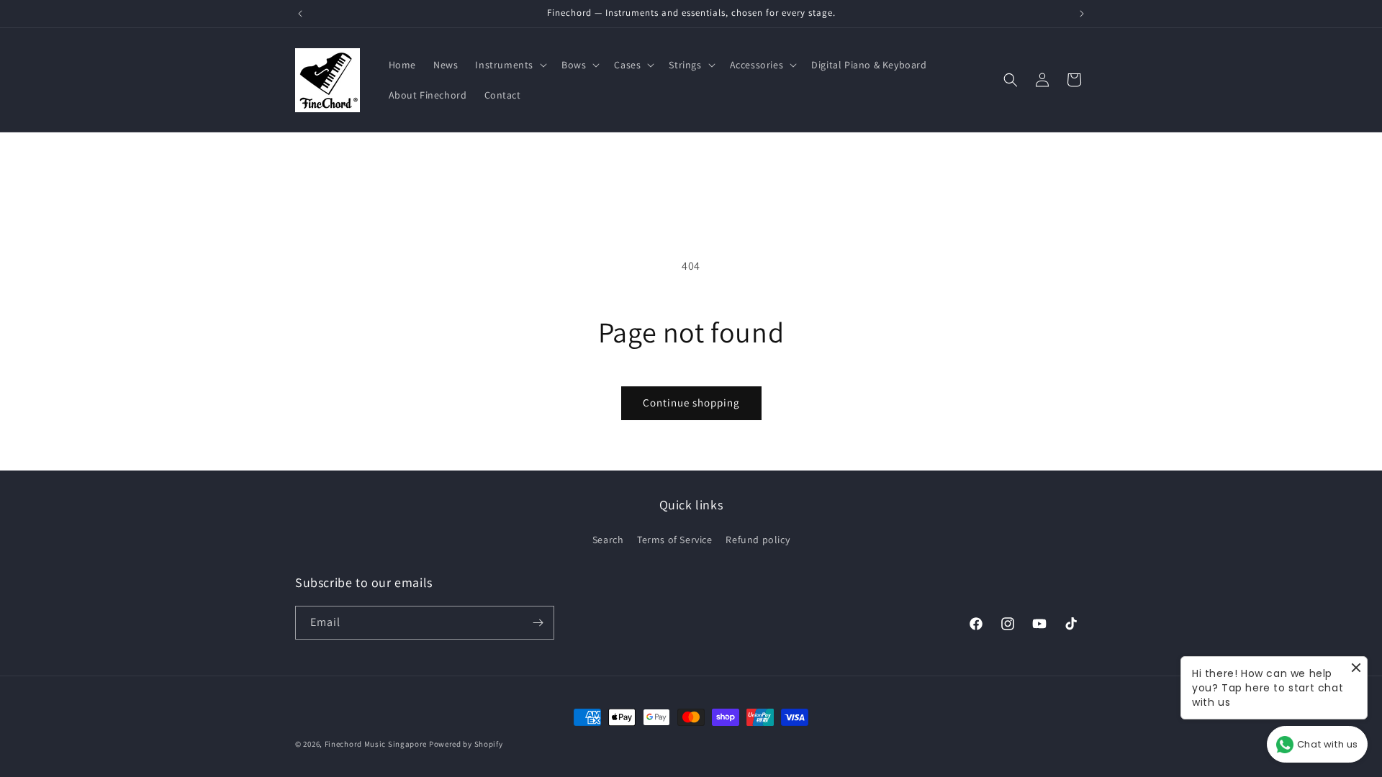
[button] (509, 65)
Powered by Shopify (466, 744)
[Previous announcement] (300, 13)
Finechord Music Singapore (376, 744)
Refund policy (758, 539)
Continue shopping (691, 402)
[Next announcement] (1082, 13)
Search (608, 539)
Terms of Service (675, 539)
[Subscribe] (538, 623)
